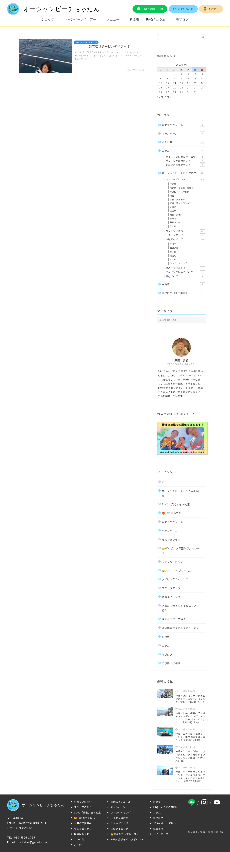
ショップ (47, 19)
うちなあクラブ (171, 539)
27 (167, 91)
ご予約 (78, 844)
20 (167, 87)
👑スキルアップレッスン (177, 570)
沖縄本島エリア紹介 (174, 619)
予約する (213, 9)
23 (188, 87)
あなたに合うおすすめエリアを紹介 (180, 608)
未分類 (182, 284)
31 (195, 91)
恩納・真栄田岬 (177, 199)
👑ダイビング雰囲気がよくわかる (181, 550)
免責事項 (158, 828)
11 (202, 78)
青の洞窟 (174, 247)
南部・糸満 (175, 214)
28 (174, 91)
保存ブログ (184, 276)
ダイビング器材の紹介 (184, 161)
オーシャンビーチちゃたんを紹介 (180, 493)
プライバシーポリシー (165, 823)
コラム (182, 150)
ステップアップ (184, 235)
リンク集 (79, 839)
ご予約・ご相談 (171, 663)
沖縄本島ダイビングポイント (127, 839)
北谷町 (173, 207)
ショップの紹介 (83, 801)
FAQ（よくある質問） (165, 807)
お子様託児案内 (83, 823)
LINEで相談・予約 (152, 9)
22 (181, 87)
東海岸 (173, 210)
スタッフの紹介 (83, 807)
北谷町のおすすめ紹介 (184, 165)
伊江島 (173, 183)
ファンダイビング (185, 179)
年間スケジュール (182, 125)
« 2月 (160, 96)
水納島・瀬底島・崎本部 (182, 187)
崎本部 (173, 251)
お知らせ (182, 142)
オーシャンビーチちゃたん (61, 9)
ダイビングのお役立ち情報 (184, 156)
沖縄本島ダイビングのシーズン (180, 628)
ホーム (166, 482)
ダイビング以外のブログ (184, 272)
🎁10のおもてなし (173, 513)
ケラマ (173, 218)
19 (160, 87)
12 (160, 83)
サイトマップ (160, 834)
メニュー (113, 19)
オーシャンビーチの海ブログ (183, 173)
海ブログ (182, 19)
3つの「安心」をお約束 (176, 504)
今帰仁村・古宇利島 (179, 191)
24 (195, 87)
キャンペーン (182, 133)
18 (202, 83)
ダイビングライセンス (175, 579)
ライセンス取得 (119, 818)
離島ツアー (175, 222)
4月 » (168, 96)
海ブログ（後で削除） (182, 293)
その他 (173, 226)
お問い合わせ (185, 9)
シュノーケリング (178, 263)
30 (188, 91)
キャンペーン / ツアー (80, 19)
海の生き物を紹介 (184, 268)
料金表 (134, 19)
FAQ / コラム (156, 19)
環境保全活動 (81, 834)
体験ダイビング (185, 239)
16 (188, 83)
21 (174, 87)
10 (195, 78)
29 (181, 91)
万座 (172, 195)
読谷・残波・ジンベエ (180, 203)
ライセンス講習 (185, 231)
